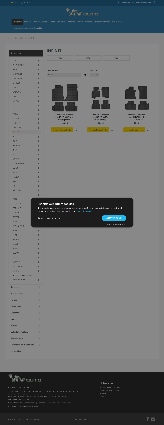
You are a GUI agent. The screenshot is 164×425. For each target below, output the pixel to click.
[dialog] (82, 213)
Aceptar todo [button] (113, 218)
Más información (85, 211)
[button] (49, 218)
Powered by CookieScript (116, 225)
